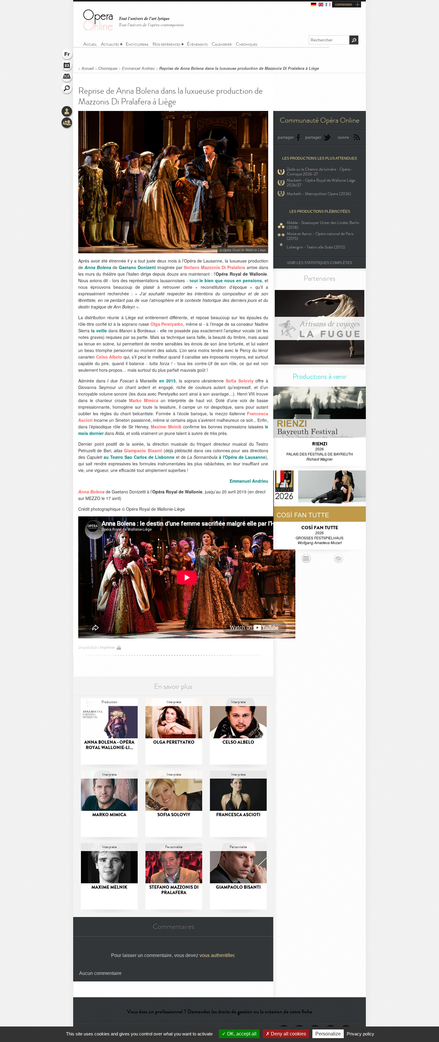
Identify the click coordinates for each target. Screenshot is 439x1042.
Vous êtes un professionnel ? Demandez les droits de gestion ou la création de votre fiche (219, 1011)
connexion (343, 4)
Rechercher (67, 89)
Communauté (67, 123)
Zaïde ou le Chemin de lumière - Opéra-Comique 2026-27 (319, 172)
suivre (343, 137)
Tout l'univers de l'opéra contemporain (151, 24)
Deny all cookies (288, 1033)
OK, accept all (241, 1033)
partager (286, 137)
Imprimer (107, 647)
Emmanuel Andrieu (138, 68)
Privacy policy (360, 1033)
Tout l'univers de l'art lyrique (144, 18)
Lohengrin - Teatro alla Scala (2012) (316, 247)
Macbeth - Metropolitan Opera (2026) (319, 194)
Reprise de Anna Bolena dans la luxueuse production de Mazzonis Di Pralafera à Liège (239, 68)
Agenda (67, 66)
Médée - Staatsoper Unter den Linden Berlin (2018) (323, 225)
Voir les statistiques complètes (319, 263)
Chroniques (107, 68)
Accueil (88, 68)
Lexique (67, 78)
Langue (67, 55)
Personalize (328, 1033)
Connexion (67, 112)
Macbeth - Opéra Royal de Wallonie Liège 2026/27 (321, 183)
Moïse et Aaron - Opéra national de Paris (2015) (320, 236)
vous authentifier (216, 955)
